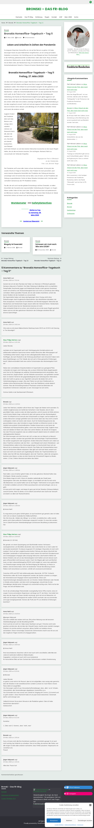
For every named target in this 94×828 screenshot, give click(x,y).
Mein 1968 (68, 17)
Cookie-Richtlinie (59, 824)
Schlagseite (71, 213)
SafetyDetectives (42, 202)
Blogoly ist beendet (13, 244)
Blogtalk (69, 203)
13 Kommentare (29, 37)
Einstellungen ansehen (84, 820)
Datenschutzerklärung (70, 824)
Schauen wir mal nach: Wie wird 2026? (46, 245)
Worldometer (18, 202)
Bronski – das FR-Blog (47, 9)
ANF (60, 17)
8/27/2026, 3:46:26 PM (39, 791)
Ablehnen (69, 820)
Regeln (47, 17)
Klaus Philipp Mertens (10, 340)
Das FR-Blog (29, 17)
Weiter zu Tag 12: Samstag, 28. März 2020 (35, 212)
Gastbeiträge (71, 210)
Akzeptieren (54, 820)
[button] (90, 805)
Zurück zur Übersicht (31, 221)
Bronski (6, 30)
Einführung (38, 17)
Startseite (19, 17)
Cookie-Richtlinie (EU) (8, 798)
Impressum (80, 824)
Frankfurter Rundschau (41, 789)
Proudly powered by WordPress (34, 823)
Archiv (76, 17)
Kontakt (54, 17)
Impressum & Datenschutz (10, 795)
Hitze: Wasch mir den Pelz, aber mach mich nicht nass (77, 86)
